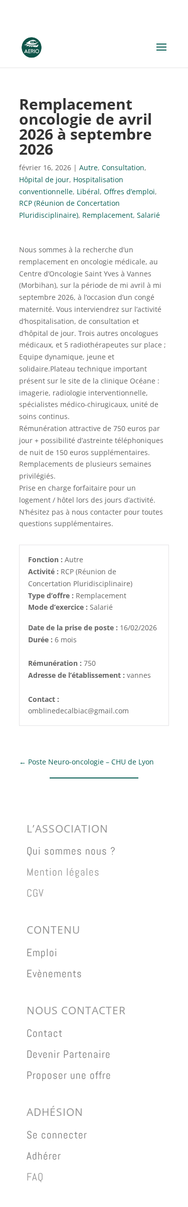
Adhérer (44, 1155)
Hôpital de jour (44, 179)
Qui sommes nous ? (71, 851)
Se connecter (57, 1134)
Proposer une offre (69, 1075)
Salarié (148, 215)
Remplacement (107, 215)
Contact (45, 1033)
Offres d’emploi (129, 191)
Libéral (88, 191)
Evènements (54, 973)
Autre (88, 167)
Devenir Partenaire (69, 1054)
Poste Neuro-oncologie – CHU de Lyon (86, 761)
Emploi (42, 952)
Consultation (123, 167)
